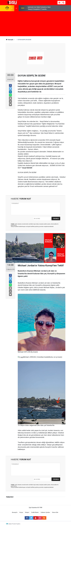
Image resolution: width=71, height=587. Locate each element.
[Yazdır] (10, 101)
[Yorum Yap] (10, 104)
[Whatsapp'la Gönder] (10, 95)
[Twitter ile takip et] (31, 518)
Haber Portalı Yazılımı (14, 524)
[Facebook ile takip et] (27, 518)
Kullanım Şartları (45, 512)
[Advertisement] (35, 24)
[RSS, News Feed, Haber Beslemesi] (44, 518)
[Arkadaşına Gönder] (10, 98)
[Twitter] (10, 88)
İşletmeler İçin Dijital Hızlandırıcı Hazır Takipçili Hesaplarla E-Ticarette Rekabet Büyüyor (39, 8)
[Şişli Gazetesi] (12, 2)
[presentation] (12, 8)
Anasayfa (14, 512)
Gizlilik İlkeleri (35, 512)
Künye (21, 512)
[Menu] (59, 2)
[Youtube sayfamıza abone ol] (35, 518)
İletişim (27, 512)
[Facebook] (10, 85)
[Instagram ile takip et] (40, 518)
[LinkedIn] (10, 91)
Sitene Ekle (55, 512)
